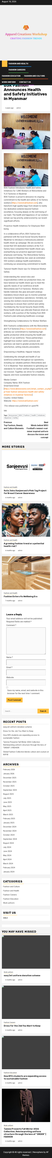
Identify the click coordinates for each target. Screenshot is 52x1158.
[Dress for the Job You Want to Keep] (26, 1002)
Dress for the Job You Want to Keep (18, 731)
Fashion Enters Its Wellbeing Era (20, 596)
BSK (20, 415)
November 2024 (9, 831)
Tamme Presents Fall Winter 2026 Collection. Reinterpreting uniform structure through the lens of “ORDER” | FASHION (24, 745)
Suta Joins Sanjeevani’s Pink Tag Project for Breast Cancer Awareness (25, 491)
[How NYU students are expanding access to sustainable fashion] (26, 1052)
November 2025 (9, 782)
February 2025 (9, 818)
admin (18, 108)
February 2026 (9, 769)
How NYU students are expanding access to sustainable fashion (25, 1077)
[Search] (48, 63)
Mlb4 (5, 918)
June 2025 (7, 802)
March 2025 (8, 814)
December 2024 (9, 827)
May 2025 (7, 806)
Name (9, 657)
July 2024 (7, 847)
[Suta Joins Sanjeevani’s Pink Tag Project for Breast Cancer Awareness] (26, 467)
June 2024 (7, 851)
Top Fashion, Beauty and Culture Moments (14, 425)
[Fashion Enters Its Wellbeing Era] (26, 573)
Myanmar (8, 418)
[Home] (4, 63)
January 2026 (8, 774)
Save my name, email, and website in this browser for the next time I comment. (25, 692)
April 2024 (7, 859)
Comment (11, 625)
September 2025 (10, 790)
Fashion (27, 415)
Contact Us (25, 82)
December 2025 (9, 778)
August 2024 (8, 843)
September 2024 (10, 839)
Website (10, 677)
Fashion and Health (18, 64)
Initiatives (41, 415)
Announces (13, 415)
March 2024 (8, 863)
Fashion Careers (17, 70)
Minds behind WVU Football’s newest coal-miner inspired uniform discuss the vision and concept (37, 430)
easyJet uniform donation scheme (17, 727)
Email (9, 667)
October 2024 (8, 835)
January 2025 (8, 823)
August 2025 (8, 794)
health (34, 415)
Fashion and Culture (34, 76)
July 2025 (7, 798)
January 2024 (8, 872)
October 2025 (8, 786)
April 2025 (7, 810)
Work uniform (9, 82)
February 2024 (9, 867)
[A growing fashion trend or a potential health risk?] (26, 520)
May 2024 (7, 855)
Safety (15, 418)
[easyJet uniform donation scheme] (26, 952)
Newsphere (38, 1152)
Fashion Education (11, 76)
